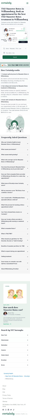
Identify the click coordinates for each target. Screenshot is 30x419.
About (4, 386)
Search (15, 57)
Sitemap (4, 401)
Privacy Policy (6, 395)
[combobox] (15, 48)
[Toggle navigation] (27, 3)
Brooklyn (27, 376)
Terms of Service (7, 398)
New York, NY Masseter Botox (14, 376)
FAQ (3, 392)
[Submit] (4, 48)
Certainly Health (8, 373)
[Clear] (25, 48)
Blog (3, 389)
